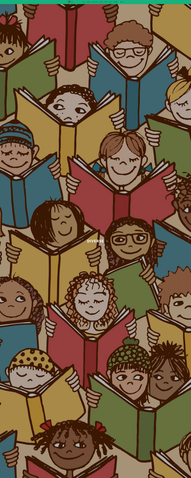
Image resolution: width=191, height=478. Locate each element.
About (84, 1)
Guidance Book (95, 1)
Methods (88, 1)
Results (101, 1)
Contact (110, 1)
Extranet (115, 1)
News (106, 1)
